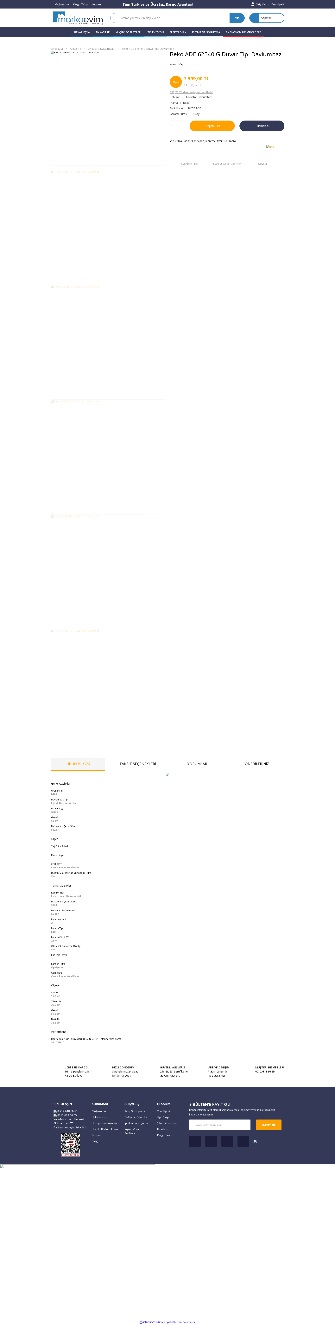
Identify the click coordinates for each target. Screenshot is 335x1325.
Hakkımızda (99, 1117)
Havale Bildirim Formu (105, 1129)
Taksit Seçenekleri (137, 763)
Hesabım (162, 1129)
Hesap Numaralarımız (105, 1123)
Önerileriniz (257, 763)
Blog (95, 1141)
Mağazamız (61, 4)
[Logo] (78, 18)
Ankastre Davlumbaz (199, 97)
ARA (237, 18)
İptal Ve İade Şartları (136, 1123)
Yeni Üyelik (163, 1111)
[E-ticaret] (167, 1322)
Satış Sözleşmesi (134, 1111)
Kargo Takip (80, 4)
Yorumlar (197, 763)
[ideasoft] (147, 1322)
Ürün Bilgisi (78, 763)
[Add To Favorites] (184, 163)
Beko (186, 102)
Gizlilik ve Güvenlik (135, 1117)
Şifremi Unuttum (167, 1123)
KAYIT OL (269, 1125)
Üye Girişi (163, 1117)
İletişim (96, 4)
